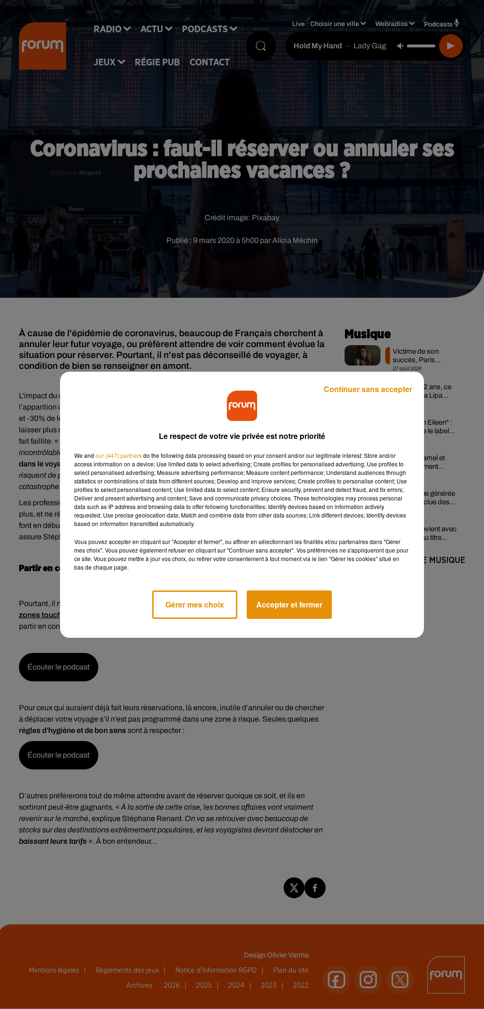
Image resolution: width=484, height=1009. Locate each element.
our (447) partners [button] (118, 455)
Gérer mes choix (194, 604)
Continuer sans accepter (368, 389)
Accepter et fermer (289, 604)
